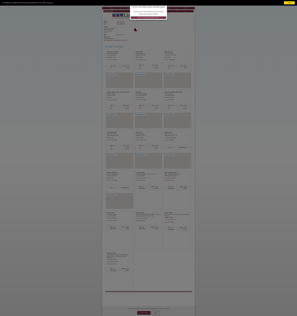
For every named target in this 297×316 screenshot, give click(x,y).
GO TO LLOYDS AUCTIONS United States (148, 17)
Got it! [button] (289, 2)
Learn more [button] (50, 2)
